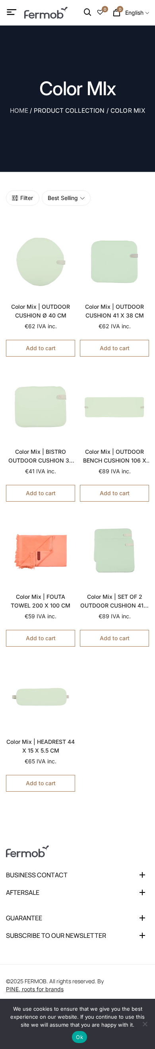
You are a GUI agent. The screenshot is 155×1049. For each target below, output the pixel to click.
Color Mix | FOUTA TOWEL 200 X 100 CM (40, 601)
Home (19, 110)
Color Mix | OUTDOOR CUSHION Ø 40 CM (40, 311)
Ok (79, 1037)
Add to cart (41, 348)
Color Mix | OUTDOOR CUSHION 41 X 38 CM (114, 311)
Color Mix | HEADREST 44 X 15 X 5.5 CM (40, 746)
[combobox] (137, 12)
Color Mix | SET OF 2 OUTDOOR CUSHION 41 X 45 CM (114, 601)
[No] (145, 1024)
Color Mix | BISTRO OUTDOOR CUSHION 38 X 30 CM (40, 456)
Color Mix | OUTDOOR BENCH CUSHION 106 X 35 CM (114, 456)
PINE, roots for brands (35, 989)
